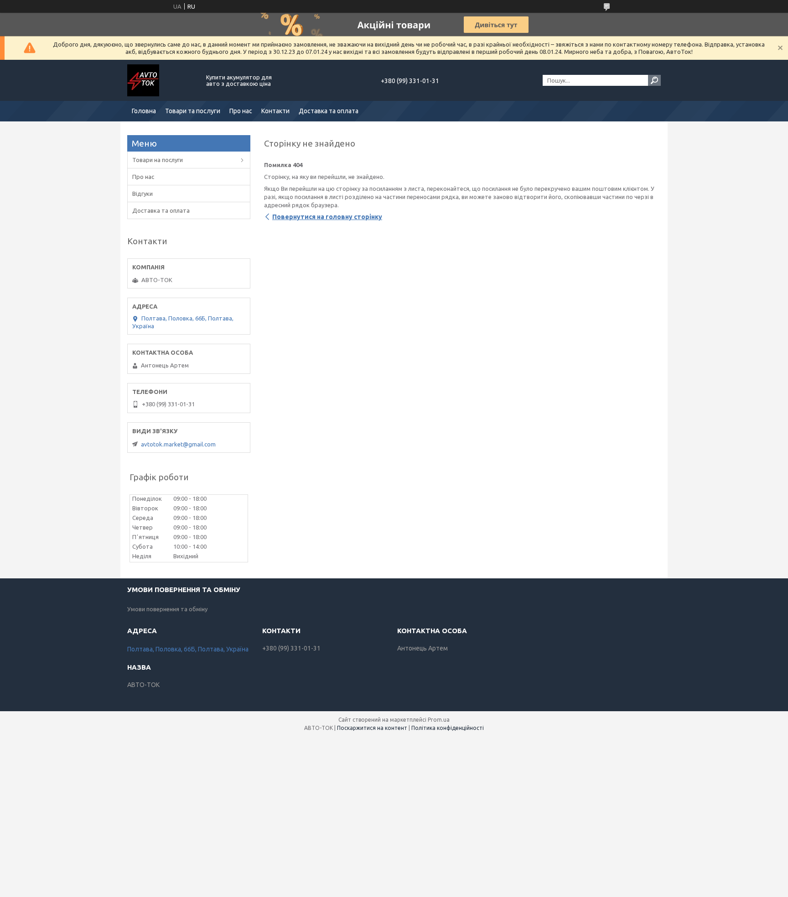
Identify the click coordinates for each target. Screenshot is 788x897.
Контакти (275, 111)
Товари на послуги (157, 160)
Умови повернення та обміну (167, 609)
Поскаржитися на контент (372, 728)
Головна (144, 111)
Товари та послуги (192, 111)
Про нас (240, 111)
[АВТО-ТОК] (161, 80)
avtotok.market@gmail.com (178, 444)
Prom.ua (439, 720)
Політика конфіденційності (447, 728)
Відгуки (142, 193)
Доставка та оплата (328, 111)
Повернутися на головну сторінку (327, 216)
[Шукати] (654, 80)
